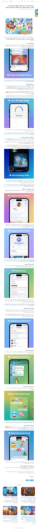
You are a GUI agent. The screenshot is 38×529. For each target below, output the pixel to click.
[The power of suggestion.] (19, 243)
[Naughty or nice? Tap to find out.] (19, 63)
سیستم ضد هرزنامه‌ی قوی (15, 309)
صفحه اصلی (33, 1)
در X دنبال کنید (4, 1)
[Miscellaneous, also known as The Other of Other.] (19, 113)
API (21, 1)
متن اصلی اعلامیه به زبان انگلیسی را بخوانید (26, 9)
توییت (27, 480)
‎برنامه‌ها (25, 1)
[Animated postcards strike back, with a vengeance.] (19, 164)
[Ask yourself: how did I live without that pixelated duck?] (19, 405)
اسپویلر (18, 44)
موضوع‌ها (32, 467)
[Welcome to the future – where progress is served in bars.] (19, 369)
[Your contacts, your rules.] (19, 208)
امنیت (19, 1)
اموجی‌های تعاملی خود (22, 426)
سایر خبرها (19, 484)
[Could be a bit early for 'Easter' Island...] (19, 445)
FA (10, 1)
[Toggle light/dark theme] (36, 1)
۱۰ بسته (27, 388)
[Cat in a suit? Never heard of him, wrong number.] (19, 283)
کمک (28, 1)
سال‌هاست (26, 89)
